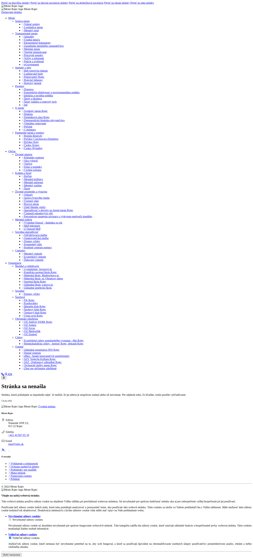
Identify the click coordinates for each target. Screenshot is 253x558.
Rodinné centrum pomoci (37, 247)
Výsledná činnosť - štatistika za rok (42, 222)
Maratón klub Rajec (34, 306)
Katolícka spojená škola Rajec (40, 272)
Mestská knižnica (33, 179)
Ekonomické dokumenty (37, 42)
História (28, 114)
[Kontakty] (2, 374)
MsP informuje (31, 225)
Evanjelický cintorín (34, 256)
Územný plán (31, 200)
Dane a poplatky (32, 166)
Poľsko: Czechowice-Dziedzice (41, 138)
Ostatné (19, 346)
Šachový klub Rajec (34, 309)
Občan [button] (11, 151)
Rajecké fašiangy (33, 80)
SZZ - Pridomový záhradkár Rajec (42, 362)
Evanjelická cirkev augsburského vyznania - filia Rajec (53, 340)
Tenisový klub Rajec (34, 312)
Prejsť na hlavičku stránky (15, 2)
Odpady (28, 194)
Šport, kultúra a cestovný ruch (40, 101)
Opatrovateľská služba (36, 238)
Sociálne (19, 290)
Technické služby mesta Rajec (40, 365)
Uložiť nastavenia (11, 555)
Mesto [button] (11, 18)
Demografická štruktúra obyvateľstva (44, 120)
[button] (10, 374)
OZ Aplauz (29, 325)
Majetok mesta (31, 49)
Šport (26, 188)
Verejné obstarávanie (35, 52)
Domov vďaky (31, 241)
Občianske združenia (26, 318)
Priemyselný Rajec (33, 76)
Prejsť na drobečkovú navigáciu (86, 2)
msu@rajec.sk (16, 444)
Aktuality (28, 36)
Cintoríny (20, 250)
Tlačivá (27, 163)
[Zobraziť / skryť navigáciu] (3, 378)
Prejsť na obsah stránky (117, 2)
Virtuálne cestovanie (34, 123)
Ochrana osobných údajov (24, 466)
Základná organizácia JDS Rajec (41, 349)
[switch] (10, 519)
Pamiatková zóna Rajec (36, 117)
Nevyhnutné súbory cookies (27, 519)
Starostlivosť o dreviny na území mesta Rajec (48, 210)
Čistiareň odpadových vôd (38, 213)
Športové (20, 297)
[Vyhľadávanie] (6, 374)
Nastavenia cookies (21, 475)
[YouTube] (11, 449)
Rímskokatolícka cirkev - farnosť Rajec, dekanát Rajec (53, 343)
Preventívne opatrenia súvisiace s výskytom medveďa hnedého (57, 216)
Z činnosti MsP (32, 228)
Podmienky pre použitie (23, 469)
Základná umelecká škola (37, 287)
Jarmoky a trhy (23, 67)
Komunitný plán (32, 244)
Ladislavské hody (33, 73)
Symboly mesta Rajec (35, 111)
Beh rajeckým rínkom (35, 70)
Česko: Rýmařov (33, 148)
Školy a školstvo (32, 98)
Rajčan (27, 176)
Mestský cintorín (32, 253)
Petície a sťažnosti (33, 61)
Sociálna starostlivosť (26, 232)
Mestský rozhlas (32, 185)
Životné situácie (23, 154)
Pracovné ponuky (33, 55)
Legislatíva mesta (33, 27)
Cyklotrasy (29, 129)
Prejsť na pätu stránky (142, 2)
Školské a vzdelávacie (27, 266)
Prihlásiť (15, 479)
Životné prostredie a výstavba (31, 191)
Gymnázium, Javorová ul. (37, 269)
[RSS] (3, 449)
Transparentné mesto (26, 33)
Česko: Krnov (31, 145)
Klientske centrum (33, 157)
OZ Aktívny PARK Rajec (37, 321)
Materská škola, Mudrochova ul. (41, 275)
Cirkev (19, 337)
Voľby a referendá (33, 58)
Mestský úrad (31, 30)
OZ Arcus (29, 328)
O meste (19, 107)
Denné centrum (32, 352)
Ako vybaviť (30, 160)
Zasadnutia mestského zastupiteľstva (43, 45)
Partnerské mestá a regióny (29, 132)
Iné (25, 104)
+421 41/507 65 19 (18, 435)
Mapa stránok (17, 472)
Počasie (27, 126)
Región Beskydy (32, 135)
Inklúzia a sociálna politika (38, 95)
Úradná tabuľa (31, 39)
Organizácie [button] (14, 263)
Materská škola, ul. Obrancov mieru (43, 278)
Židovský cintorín (33, 259)
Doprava (28, 89)
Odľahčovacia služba (35, 235)
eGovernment (31, 64)
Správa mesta (22, 21)
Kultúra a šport (23, 173)
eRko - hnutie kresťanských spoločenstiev (46, 356)
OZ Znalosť (30, 334)
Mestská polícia (23, 219)
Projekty (19, 86)
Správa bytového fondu (36, 197)
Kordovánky (30, 303)
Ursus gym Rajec (33, 315)
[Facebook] (8, 449)
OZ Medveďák (31, 331)
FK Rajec (29, 300)
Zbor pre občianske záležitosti (39, 368)
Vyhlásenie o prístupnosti (24, 463)
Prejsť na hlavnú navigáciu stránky (49, 2)
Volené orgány (31, 24)
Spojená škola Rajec (34, 281)
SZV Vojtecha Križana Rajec (39, 359)
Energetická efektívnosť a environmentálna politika (51, 92)
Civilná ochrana (32, 169)
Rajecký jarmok (32, 83)
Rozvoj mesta (31, 204)
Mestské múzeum (33, 182)
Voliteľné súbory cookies (26, 537)
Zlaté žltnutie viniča (34, 207)
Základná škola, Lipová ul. (38, 284)
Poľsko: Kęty (31, 142)
